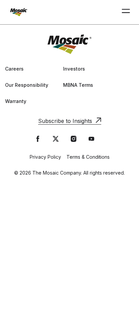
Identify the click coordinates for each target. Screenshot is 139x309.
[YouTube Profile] (91, 139)
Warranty (15, 101)
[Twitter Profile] (56, 139)
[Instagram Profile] (74, 139)
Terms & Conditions (88, 157)
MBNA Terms (78, 85)
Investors (74, 69)
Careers (14, 69)
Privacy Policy (45, 157)
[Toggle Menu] (126, 12)
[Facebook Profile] (38, 139)
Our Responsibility (26, 85)
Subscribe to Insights (65, 121)
